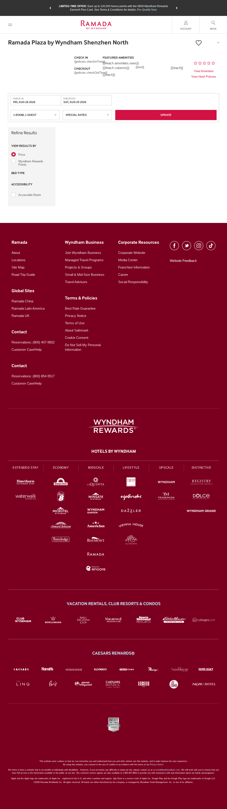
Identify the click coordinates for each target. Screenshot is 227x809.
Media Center (128, 260)
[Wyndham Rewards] (113, 426)
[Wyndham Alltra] (131, 540)
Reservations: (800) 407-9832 (33, 342)
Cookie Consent (76, 337)
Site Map (18, 267)
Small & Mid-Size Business (84, 274)
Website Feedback (183, 261)
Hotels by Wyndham (113, 451)
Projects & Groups (78, 267)
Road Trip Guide (23, 274)
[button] (50, 8)
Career (123, 274)
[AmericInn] (95, 526)
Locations (18, 260)
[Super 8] (60, 497)
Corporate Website (131, 253)
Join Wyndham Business (83, 253)
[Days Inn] (60, 483)
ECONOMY (61, 467)
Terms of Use (74, 323)
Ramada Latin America (28, 308)
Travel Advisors (76, 282)
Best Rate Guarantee (80, 308)
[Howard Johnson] (60, 526)
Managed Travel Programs (84, 260)
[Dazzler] (131, 511)
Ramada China (22, 301)
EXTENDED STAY (25, 467)
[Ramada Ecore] (95, 569)
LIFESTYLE (131, 467)
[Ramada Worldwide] (95, 554)
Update (165, 115)
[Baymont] (95, 540)
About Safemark (76, 330)
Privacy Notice (75, 316)
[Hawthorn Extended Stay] (25, 483)
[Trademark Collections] (166, 497)
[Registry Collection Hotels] (201, 483)
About (16, 253)
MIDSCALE (96, 467)
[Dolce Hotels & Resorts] (201, 497)
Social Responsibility (133, 282)
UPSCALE (166, 467)
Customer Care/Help (26, 349)
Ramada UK (20, 316)
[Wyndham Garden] (95, 511)
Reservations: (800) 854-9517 (33, 376)
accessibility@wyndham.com (166, 770)
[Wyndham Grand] (201, 511)
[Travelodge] (60, 540)
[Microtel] (60, 511)
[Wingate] (95, 497)
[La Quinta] (95, 483)
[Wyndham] (166, 483)
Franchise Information (134, 267)
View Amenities (204, 71)
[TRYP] (131, 483)
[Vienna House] (131, 526)
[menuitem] (10, 24)
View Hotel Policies (203, 76)
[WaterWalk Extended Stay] (25, 497)
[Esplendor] (131, 497)
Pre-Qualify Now (147, 9)
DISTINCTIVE (201, 467)
